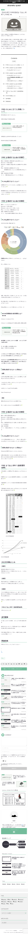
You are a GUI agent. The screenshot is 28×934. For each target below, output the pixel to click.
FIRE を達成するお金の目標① (14, 67)
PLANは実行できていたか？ (14, 70)
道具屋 (19, 884)
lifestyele (10, 901)
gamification (15, 899)
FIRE (3, 658)
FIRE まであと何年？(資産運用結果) (14, 92)
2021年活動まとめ (11, 95)
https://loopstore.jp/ (6, 392)
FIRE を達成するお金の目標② (14, 73)
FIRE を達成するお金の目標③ (14, 84)
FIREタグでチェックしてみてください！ (10, 644)
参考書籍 (8, 98)
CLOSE (14, 61)
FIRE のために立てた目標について (15, 65)
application (4, 899)
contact (20, 930)
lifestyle (15, 901)
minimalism (21, 901)
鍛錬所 (23, 884)
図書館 (9, 884)
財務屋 (14, 884)
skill (8, 903)
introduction (21, 899)
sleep (12, 903)
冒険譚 (3, 9)
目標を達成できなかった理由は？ (15, 80)
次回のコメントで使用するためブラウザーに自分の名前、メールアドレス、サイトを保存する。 (13, 756)
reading (4, 903)
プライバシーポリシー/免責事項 (11, 930)
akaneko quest (14, 5)
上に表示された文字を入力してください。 (12, 763)
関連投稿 (8, 101)
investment (4, 901)
